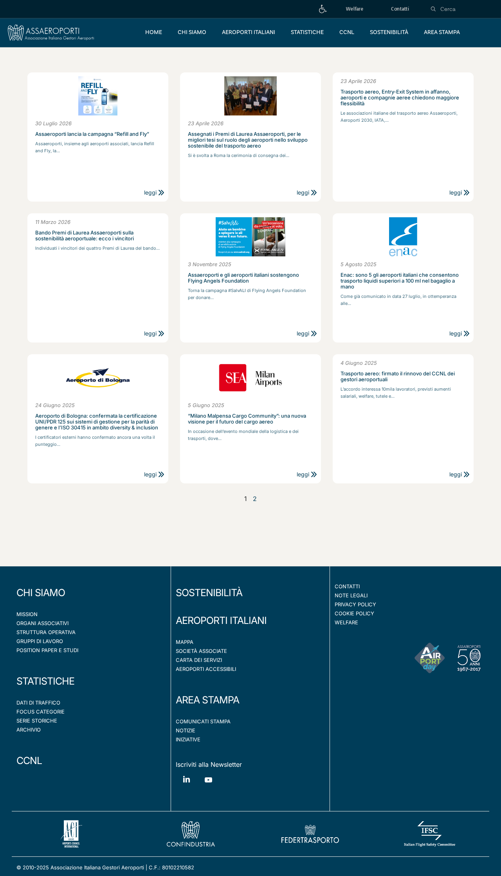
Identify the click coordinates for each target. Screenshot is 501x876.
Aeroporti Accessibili (206, 669)
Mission (27, 614)
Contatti (347, 586)
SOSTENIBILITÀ (209, 592)
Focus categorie (40, 711)
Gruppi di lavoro (39, 641)
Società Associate (201, 651)
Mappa (184, 642)
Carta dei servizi (199, 660)
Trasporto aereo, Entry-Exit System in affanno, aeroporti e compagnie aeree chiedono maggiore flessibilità (400, 97)
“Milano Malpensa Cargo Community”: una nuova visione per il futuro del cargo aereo (247, 419)
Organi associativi (42, 623)
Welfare (346, 622)
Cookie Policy (354, 613)
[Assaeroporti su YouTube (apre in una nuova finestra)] (208, 785)
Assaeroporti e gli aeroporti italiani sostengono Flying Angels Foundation (243, 278)
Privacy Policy (355, 604)
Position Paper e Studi (47, 650)
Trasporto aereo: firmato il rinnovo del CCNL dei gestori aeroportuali (398, 376)
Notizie (185, 730)
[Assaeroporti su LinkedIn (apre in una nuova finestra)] (187, 785)
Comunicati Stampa (203, 721)
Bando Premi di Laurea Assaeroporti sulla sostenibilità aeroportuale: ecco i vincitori (84, 236)
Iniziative (188, 739)
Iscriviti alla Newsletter (209, 764)
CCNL (29, 760)
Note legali (351, 595)
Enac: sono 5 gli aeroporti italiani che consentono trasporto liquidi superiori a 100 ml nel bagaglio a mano (400, 281)
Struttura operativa (46, 632)
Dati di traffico (38, 702)
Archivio (28, 729)
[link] (322, 9)
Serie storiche (36, 720)
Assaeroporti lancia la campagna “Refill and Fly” (92, 134)
